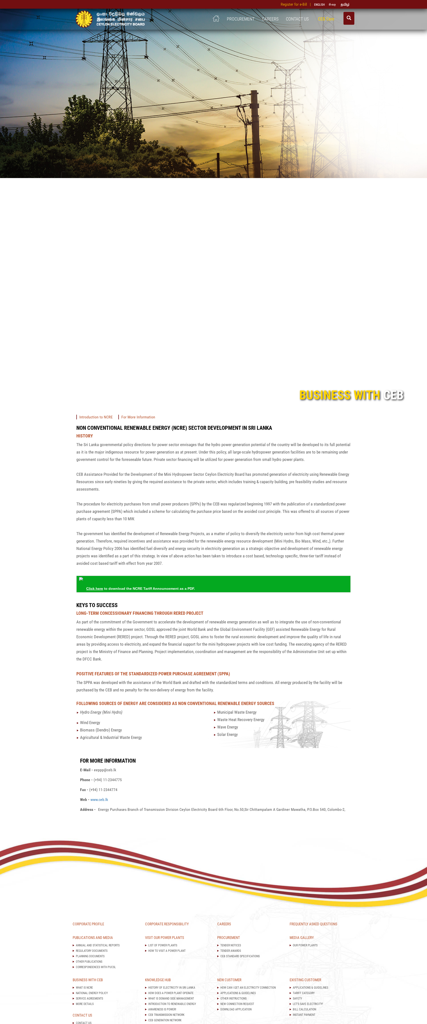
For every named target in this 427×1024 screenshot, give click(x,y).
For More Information (138, 417)
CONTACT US (298, 19)
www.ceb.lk (99, 799)
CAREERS (270, 19)
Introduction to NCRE (96, 417)
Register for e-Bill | (297, 4)
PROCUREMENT (241, 19)
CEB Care (327, 19)
